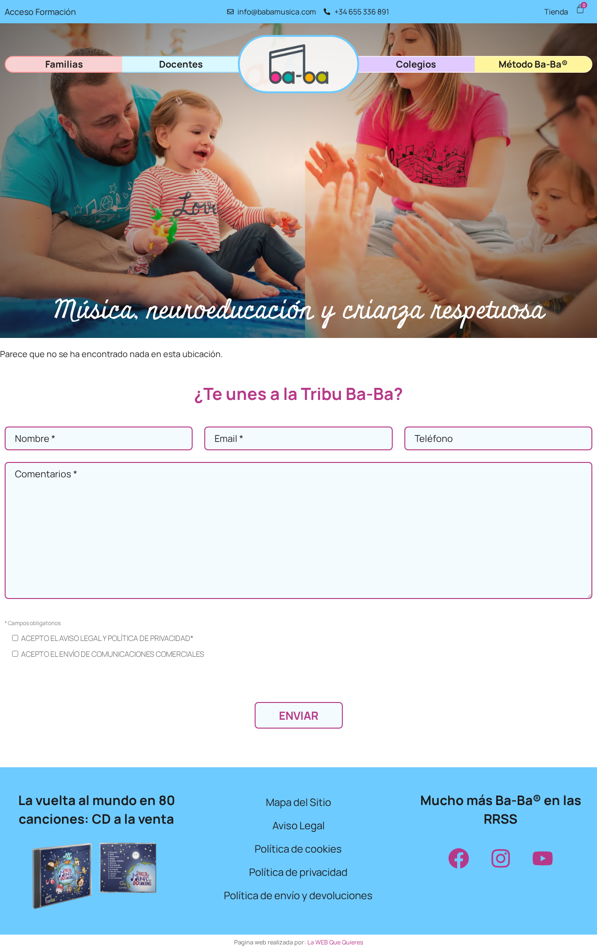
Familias (64, 64)
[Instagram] (500, 858)
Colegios (416, 64)
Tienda (556, 12)
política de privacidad (149, 638)
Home (298, 64)
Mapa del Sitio (298, 802)
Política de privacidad (298, 872)
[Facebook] (458, 858)
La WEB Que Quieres (335, 942)
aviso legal (80, 638)
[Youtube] (542, 858)
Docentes (181, 64)
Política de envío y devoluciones (298, 895)
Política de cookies (298, 849)
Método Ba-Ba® (533, 64)
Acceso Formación (40, 11)
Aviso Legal (298, 826)
